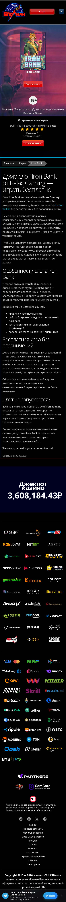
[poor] (27, 129)
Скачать (33, 860)
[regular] (32, 129)
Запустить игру (33, 84)
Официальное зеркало (33, 856)
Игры (22, 163)
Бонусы (33, 840)
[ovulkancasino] (29, 819)
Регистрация (34, 864)
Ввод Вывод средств (33, 836)
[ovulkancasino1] (21, 819)
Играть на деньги (33, 143)
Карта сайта (32, 852)
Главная (9, 163)
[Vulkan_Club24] (45, 819)
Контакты (33, 848)
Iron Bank (37, 163)
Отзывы (33, 844)
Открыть (50, 895)
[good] (37, 129)
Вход (42, 11)
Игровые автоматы (33, 828)
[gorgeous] (42, 129)
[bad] (22, 129)
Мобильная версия (33, 832)
